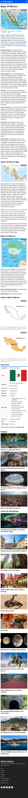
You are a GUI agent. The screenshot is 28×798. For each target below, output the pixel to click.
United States (4, 42)
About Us (2, 776)
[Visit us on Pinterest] (9, 787)
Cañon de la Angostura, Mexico (11, 449)
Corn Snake (4, 630)
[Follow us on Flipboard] (2, 787)
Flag (8, 32)
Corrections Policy (4, 780)
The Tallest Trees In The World (10, 570)
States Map (4, 31)
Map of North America (16, 293)
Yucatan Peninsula (18, 127)
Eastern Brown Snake (7, 611)
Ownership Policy (4, 782)
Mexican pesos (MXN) (15, 419)
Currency (3, 419)
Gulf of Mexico (9, 45)
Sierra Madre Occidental (9, 53)
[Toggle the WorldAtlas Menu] (1, 1)
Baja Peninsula (11, 124)
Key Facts (4, 32)
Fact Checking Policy (5, 778)
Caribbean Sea (22, 45)
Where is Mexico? (11, 31)
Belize (25, 42)
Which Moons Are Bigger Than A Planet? (13, 649)
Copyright (3, 774)
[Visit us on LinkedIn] (12, 787)
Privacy (2, 772)
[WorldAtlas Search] (26, 1)
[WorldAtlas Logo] (8, 1)
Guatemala (18, 42)
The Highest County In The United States (13, 732)
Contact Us (3, 770)
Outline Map (18, 31)
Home (2, 768)
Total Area (3, 388)
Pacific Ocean (15, 44)
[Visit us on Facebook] (4, 787)
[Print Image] (24, 10)
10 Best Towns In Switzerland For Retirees (14, 551)
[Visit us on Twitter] (7, 787)
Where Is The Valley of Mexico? (10, 508)
